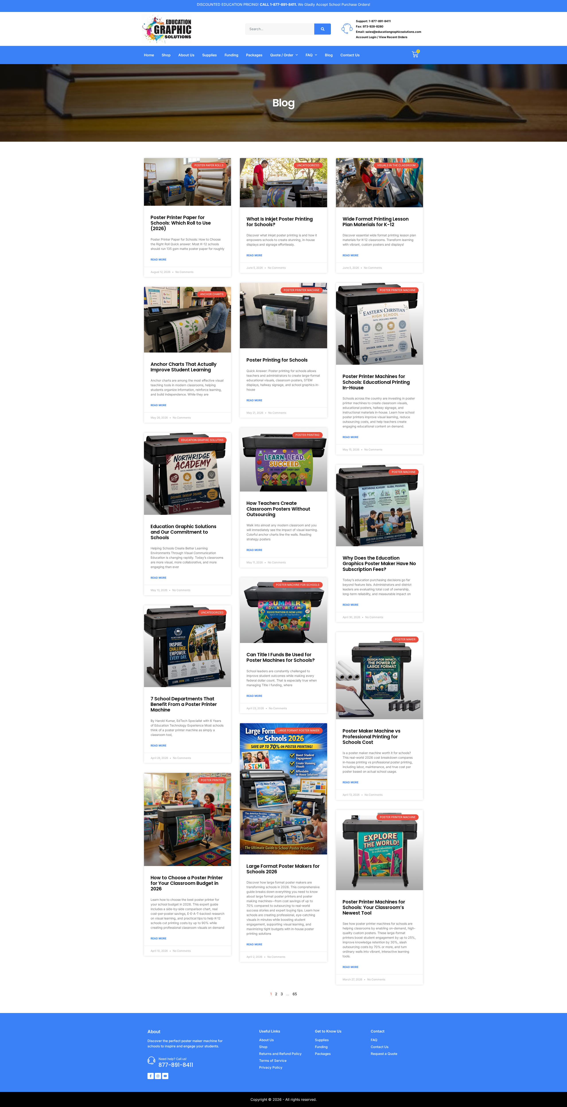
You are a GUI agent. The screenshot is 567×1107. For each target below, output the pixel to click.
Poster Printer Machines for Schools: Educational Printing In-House (376, 382)
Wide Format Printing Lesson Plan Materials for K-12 (376, 222)
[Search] (322, 29)
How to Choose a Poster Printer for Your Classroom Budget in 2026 (187, 883)
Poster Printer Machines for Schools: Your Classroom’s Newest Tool (374, 907)
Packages (254, 55)
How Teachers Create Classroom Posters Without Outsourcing (278, 508)
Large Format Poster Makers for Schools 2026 (283, 869)
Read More (158, 259)
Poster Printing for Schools (277, 360)
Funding (231, 55)
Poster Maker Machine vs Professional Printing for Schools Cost (371, 736)
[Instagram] (158, 1076)
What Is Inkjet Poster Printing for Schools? (280, 222)
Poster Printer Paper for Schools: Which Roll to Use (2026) (181, 223)
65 (295, 994)
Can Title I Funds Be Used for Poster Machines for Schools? (281, 657)
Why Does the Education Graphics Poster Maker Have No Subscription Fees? (379, 563)
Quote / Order (281, 55)
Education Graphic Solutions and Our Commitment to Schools (183, 532)
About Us (186, 55)
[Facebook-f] (151, 1076)
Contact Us (350, 55)
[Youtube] (165, 1076)
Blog (329, 55)
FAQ (309, 55)
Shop (166, 55)
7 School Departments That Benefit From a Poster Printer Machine (184, 704)
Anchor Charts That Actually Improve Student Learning (184, 367)
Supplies (209, 55)
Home (149, 55)
